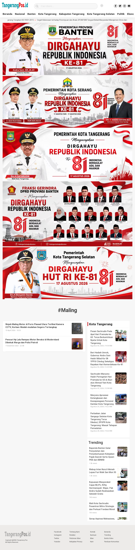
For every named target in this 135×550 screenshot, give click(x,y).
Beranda (7, 14)
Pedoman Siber (75, 538)
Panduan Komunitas (111, 541)
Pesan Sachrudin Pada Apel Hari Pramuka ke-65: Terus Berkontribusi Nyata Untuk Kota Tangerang (101, 337)
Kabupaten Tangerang (71, 14)
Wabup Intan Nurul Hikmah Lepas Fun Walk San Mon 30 (102, 471)
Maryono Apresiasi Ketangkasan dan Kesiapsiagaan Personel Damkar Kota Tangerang (102, 400)
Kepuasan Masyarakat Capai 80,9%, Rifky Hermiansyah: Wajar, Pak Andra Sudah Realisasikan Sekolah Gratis (101, 488)
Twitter (56, 538)
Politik (120, 14)
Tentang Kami (74, 532)
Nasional (20, 14)
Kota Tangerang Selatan (101, 14)
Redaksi (72, 535)
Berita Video (108, 538)
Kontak (92, 532)
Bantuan (93, 535)
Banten (31, 14)
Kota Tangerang (47, 14)
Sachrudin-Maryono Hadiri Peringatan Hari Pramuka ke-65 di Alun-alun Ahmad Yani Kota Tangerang (101, 379)
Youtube (57, 541)
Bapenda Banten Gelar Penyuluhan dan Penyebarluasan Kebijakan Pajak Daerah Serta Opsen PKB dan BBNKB (101, 454)
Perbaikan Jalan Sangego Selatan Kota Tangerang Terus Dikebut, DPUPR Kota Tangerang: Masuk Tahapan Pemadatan (103, 421)
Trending (107, 535)
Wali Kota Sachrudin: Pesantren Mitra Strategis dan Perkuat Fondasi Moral (102, 506)
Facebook (57, 532)
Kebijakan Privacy (75, 541)
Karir (91, 541)
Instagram (58, 535)
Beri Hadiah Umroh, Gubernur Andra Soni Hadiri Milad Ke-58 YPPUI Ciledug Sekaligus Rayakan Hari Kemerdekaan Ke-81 (106, 358)
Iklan (92, 538)
